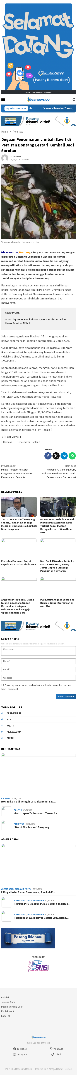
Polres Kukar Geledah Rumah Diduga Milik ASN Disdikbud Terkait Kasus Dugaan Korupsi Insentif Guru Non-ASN (57, 526)
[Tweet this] (56, 455)
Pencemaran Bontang (28, 442)
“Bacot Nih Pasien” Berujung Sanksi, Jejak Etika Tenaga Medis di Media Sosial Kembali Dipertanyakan (19, 524)
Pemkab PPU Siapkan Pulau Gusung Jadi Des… (42, 904)
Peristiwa (19, 824)
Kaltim (10, 725)
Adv (9, 719)
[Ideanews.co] (38, 99)
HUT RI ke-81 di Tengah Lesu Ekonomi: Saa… (28, 801)
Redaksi (5, 997)
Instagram (22, 1054)
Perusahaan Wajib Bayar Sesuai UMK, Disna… (41, 917)
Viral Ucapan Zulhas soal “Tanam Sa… (36, 813)
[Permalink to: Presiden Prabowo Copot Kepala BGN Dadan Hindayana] (19, 548)
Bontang (7, 442)
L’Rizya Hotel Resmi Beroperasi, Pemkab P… (28, 892)
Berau (10, 738)
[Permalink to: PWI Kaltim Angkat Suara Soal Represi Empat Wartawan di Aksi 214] (58, 587)
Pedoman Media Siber (11, 1006)
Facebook (22, 1048)
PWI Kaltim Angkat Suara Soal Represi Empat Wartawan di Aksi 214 (57, 603)
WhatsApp (58, 1048)
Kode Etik (5, 1015)
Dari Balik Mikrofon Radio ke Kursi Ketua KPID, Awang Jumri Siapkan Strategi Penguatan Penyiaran (57, 565)
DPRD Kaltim (14, 713)
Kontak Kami (7, 1011)
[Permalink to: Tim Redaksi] (4, 157)
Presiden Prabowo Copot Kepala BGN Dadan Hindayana (18, 562)
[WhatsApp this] (72, 455)
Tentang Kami (8, 1002)
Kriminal (5, 798)
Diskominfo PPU (23, 889)
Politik (18, 810)
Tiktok (58, 1054)
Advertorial (7, 889)
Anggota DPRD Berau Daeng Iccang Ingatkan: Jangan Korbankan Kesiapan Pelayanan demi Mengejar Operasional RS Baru (17, 606)
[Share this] (48, 455)
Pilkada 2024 (14, 731)
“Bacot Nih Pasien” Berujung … (33, 827)
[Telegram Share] (64, 455)
